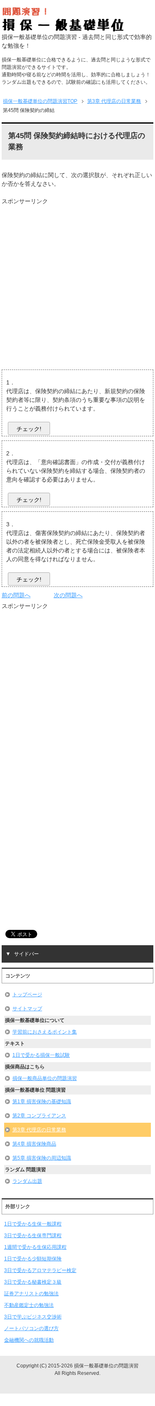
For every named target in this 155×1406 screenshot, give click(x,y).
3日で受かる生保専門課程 (33, 1235)
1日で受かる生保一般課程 (33, 1224)
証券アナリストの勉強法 (31, 1294)
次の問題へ (68, 595)
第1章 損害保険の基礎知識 (41, 1101)
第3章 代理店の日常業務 (39, 1130)
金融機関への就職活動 (29, 1340)
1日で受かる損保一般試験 (41, 1055)
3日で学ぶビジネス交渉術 (33, 1317)
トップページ (27, 994)
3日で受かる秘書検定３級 (33, 1282)
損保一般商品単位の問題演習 (44, 1078)
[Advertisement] (77, 283)
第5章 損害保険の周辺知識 (41, 1158)
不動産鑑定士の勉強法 (29, 1305)
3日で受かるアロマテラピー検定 (40, 1270)
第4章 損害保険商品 (34, 1144)
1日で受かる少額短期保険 (33, 1259)
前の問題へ (16, 595)
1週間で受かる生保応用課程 (35, 1247)
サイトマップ (27, 1009)
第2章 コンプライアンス (39, 1116)
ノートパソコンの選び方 (31, 1328)
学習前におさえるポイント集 (44, 1032)
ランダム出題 (27, 1181)
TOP (40, 101)
